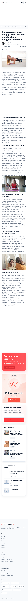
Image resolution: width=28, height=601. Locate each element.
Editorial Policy (4, 573)
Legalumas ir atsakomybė (7, 561)
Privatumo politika (5, 568)
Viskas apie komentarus (6, 559)
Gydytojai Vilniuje (5, 583)
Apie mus (3, 536)
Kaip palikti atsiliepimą (6, 557)
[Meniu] (25, 2)
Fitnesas (12, 26)
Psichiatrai (4, 593)
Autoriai (3, 538)
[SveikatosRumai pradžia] (6, 2)
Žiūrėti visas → (21, 466)
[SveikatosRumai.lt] (14, 524)
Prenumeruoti (14, 420)
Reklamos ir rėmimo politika (7, 575)
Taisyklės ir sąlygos (5, 570)
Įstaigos (3, 545)
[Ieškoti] (22, 2)
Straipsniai (9, 26)
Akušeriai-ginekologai (6, 589)
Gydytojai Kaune (15, 583)
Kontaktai (3, 554)
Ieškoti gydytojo (9, 367)
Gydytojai (3, 543)
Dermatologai (21, 586)
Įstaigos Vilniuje (5, 586)
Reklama (3, 547)
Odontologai (13, 586)
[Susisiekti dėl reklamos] (14, 388)
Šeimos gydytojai (17, 589)
